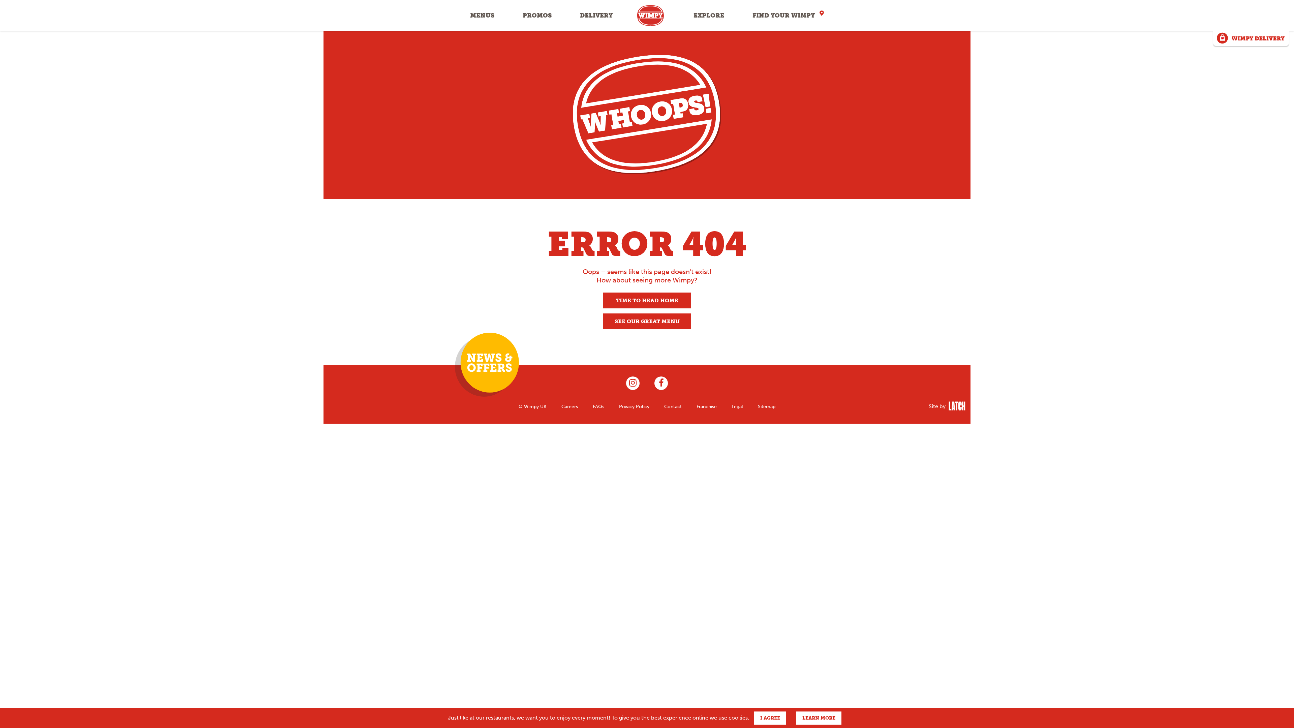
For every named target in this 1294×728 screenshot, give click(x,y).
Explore (709, 15)
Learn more (818, 718)
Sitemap (766, 406)
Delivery (596, 15)
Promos (537, 15)
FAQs (598, 406)
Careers (569, 406)
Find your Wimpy (783, 15)
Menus (482, 15)
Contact (673, 406)
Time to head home (647, 300)
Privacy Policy (634, 406)
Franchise (707, 406)
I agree (770, 718)
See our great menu (647, 321)
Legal (737, 406)
